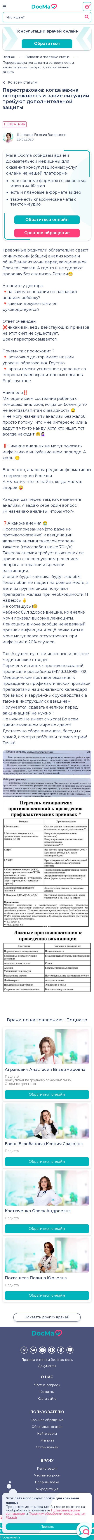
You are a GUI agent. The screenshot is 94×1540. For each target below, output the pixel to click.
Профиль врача (47, 1482)
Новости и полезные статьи (47, 57)
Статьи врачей (47, 1447)
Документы (47, 1366)
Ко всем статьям (22, 82)
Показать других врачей (47, 1317)
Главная (9, 57)
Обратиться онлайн (47, 219)
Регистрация (47, 1469)
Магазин (47, 1440)
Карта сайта (47, 1399)
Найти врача (47, 1434)
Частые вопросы (47, 1385)
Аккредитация (47, 1489)
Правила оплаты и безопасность (47, 1359)
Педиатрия (14, 124)
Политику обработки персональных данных (45, 1515)
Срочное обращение (47, 232)
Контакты (47, 1392)
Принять (47, 1527)
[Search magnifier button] (87, 17)
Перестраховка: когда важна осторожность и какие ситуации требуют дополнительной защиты (38, 67)
